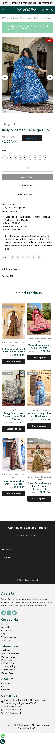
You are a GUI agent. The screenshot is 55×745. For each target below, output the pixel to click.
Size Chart (32, 137)
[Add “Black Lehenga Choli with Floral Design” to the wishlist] (22, 441)
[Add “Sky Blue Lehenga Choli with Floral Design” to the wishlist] (48, 373)
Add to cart (27, 176)
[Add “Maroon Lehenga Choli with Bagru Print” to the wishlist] (48, 306)
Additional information (13, 269)
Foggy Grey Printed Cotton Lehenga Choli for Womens (14, 416)
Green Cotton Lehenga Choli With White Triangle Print (39, 486)
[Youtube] (14, 612)
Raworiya (13, 210)
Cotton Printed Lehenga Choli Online (13, 344)
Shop (15, 18)
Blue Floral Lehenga (39, 410)
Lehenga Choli (32, 18)
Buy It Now (27, 185)
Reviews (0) (7, 276)
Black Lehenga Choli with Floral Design (14, 482)
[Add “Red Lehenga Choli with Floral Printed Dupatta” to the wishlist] (22, 306)
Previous (5, 77)
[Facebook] (3, 612)
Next (50, 77)
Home (8, 18)
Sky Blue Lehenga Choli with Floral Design (39, 415)
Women (22, 18)
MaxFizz (34, 728)
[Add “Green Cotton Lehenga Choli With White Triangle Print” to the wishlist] (48, 441)
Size (4, 150)
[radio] (5, 158)
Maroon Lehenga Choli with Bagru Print (39, 346)
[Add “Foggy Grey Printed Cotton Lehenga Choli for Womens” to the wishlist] (22, 373)
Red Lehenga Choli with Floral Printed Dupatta (13, 350)
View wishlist (43, 26)
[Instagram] (9, 612)
